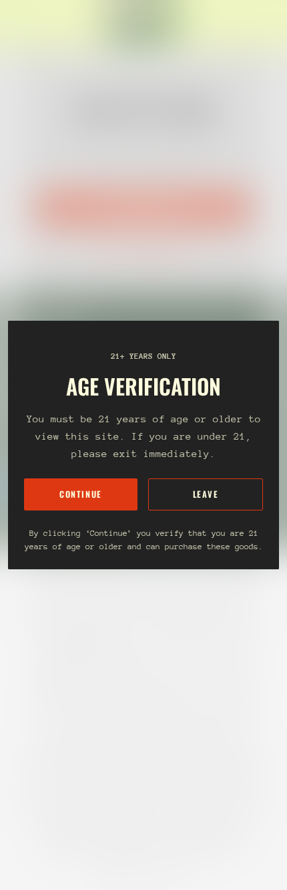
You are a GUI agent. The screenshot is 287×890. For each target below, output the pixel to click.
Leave (206, 494)
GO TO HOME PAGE (143, 207)
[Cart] (271, 24)
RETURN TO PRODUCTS (143, 250)
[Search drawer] (260, 24)
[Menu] (24, 24)
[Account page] (42, 24)
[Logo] (143, 24)
